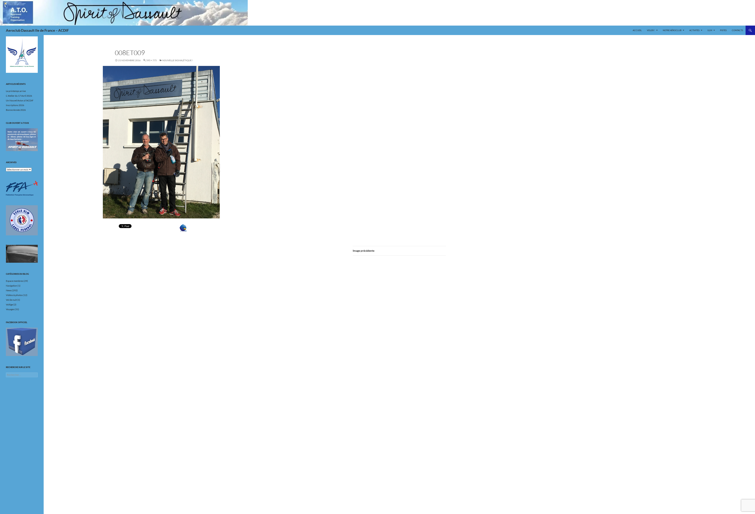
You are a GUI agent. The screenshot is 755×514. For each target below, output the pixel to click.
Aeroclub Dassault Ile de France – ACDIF (37, 30)
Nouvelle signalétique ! (177, 60)
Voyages (10, 309)
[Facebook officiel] (22, 342)
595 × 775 (151, 60)
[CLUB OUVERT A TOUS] (22, 139)
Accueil (637, 30)
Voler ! (651, 30)
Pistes (723, 30)
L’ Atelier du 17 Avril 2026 (19, 95)
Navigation (11, 285)
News (9, 290)
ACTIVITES (694, 30)
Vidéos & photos (14, 295)
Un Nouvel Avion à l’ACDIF (19, 100)
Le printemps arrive (16, 91)
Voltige (9, 304)
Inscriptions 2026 (15, 105)
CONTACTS (737, 30)
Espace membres (14, 280)
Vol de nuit (11, 299)
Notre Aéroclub (672, 30)
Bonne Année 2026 (16, 109)
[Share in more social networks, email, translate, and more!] (195, 227)
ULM (709, 30)
